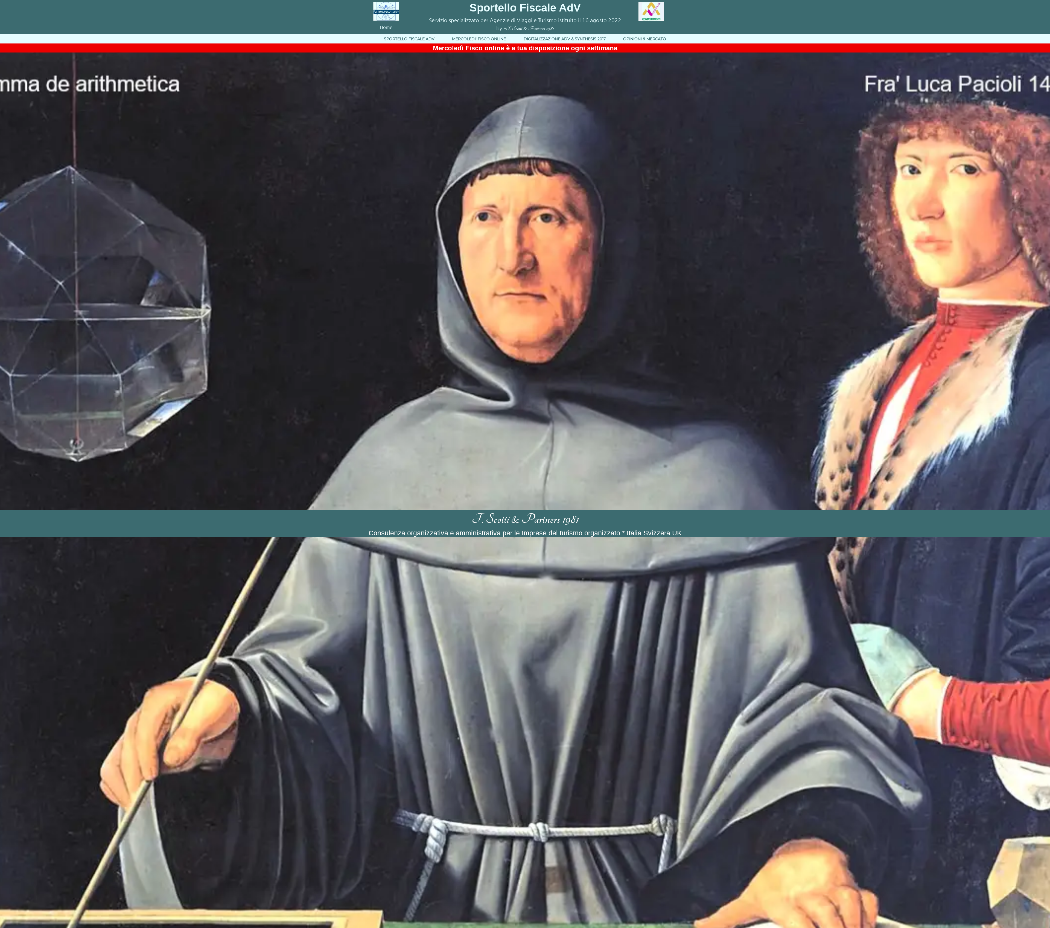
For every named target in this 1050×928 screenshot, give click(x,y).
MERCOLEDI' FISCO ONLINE (479, 38)
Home (386, 27)
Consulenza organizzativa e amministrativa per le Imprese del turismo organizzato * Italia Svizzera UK (525, 533)
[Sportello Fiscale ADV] (386, 10)
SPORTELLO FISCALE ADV (409, 38)
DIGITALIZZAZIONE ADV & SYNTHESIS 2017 (565, 38)
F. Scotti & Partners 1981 (525, 519)
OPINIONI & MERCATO (644, 38)
